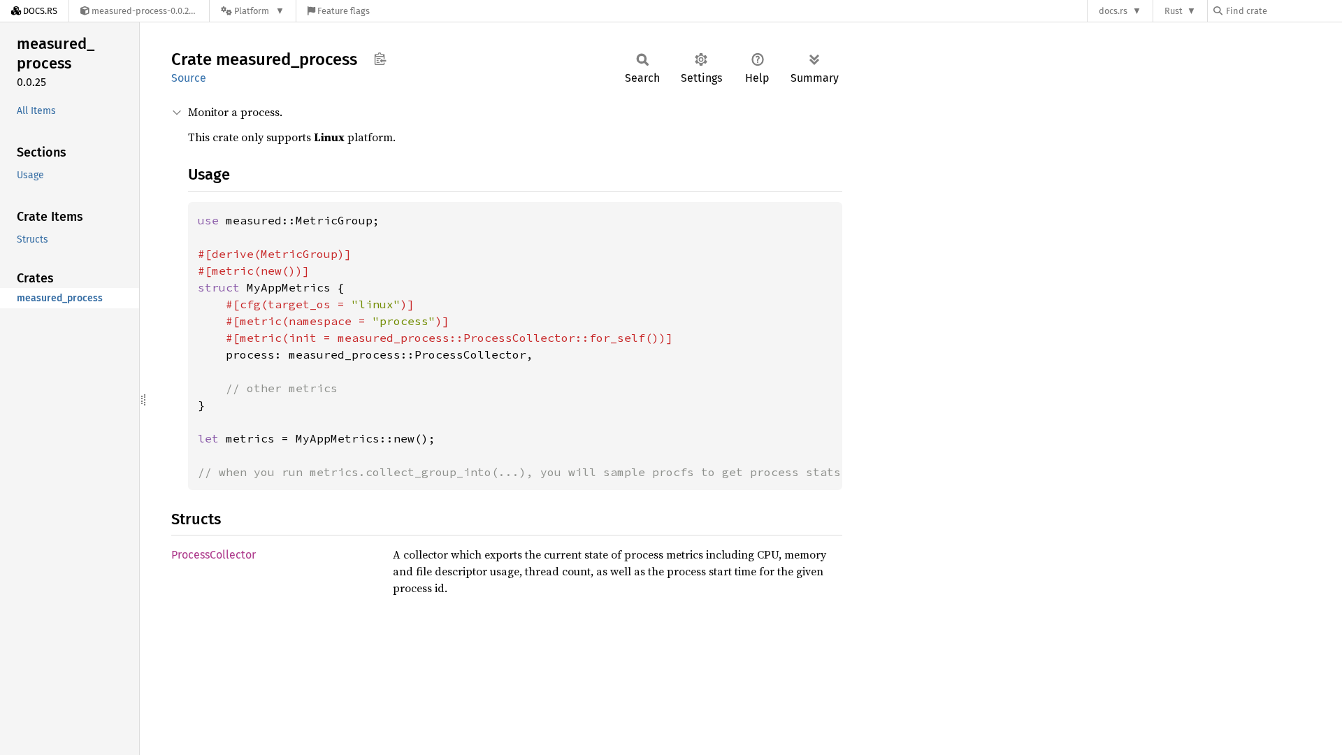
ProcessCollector (213, 554)
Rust (1173, 11)
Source (188, 78)
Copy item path (379, 59)
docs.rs (1113, 11)
